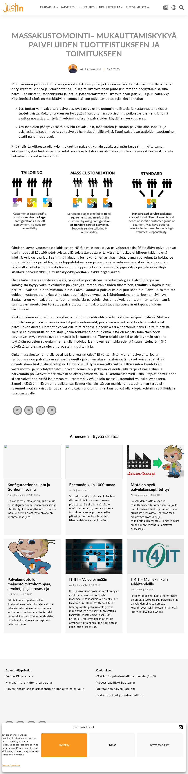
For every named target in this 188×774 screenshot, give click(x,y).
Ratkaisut (47, 7)
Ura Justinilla (110, 7)
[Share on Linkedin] (40, 410)
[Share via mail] (51, 410)
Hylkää (112, 745)
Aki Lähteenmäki (90, 69)
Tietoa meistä (136, 7)
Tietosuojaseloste (10, 765)
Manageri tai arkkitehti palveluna (29, 682)
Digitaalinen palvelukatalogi (115, 688)
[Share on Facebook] (28, 410)
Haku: (181, 7)
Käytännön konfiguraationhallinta (119, 695)
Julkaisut (86, 7)
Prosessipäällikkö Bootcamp (115, 682)
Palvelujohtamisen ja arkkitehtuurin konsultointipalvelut (45, 688)
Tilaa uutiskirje (165, 7)
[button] (180, 727)
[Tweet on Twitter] (17, 410)
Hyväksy (64, 745)
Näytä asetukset (159, 745)
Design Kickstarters (19, 676)
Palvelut (67, 7)
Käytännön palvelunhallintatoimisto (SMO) (126, 676)
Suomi (174, 7)
